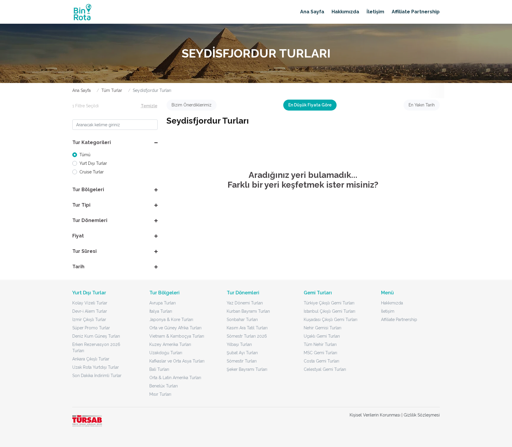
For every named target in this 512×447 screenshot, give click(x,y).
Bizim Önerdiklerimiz (192, 105)
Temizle (149, 105)
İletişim (375, 12)
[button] (115, 142)
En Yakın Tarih (422, 105)
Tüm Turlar (111, 90)
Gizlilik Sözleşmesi (422, 415)
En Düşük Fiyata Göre (310, 105)
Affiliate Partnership (416, 12)
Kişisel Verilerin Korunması (375, 415)
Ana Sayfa (312, 12)
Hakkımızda (345, 12)
